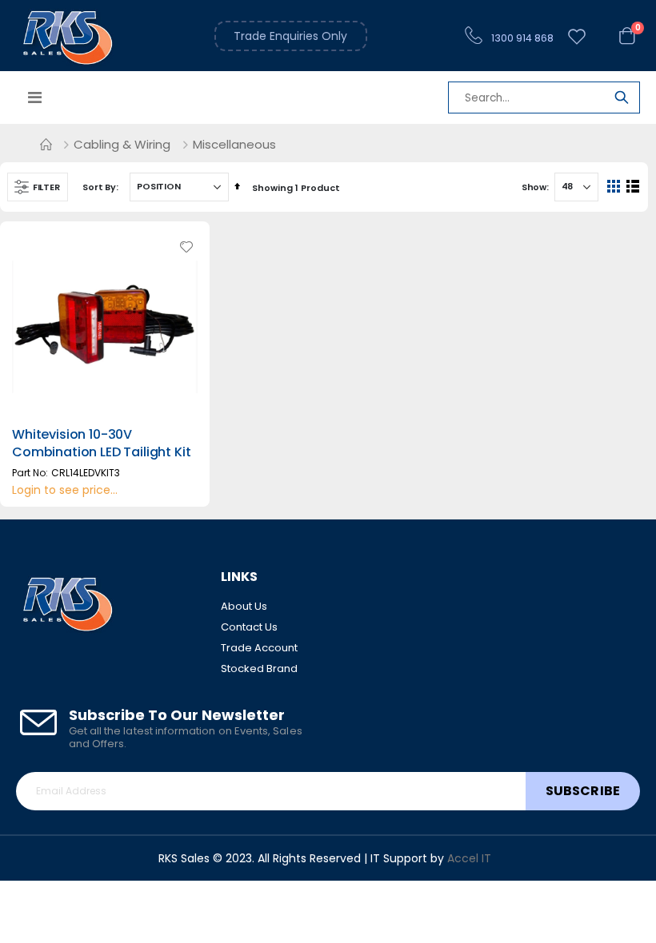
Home (45, 144)
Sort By (98, 187)
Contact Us (249, 627)
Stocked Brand (259, 668)
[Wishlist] (577, 37)
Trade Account (259, 647)
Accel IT (469, 858)
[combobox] (544, 98)
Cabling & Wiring (122, 144)
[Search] (621, 100)
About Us (244, 606)
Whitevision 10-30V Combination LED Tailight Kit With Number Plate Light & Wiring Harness (101, 461)
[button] (186, 247)
